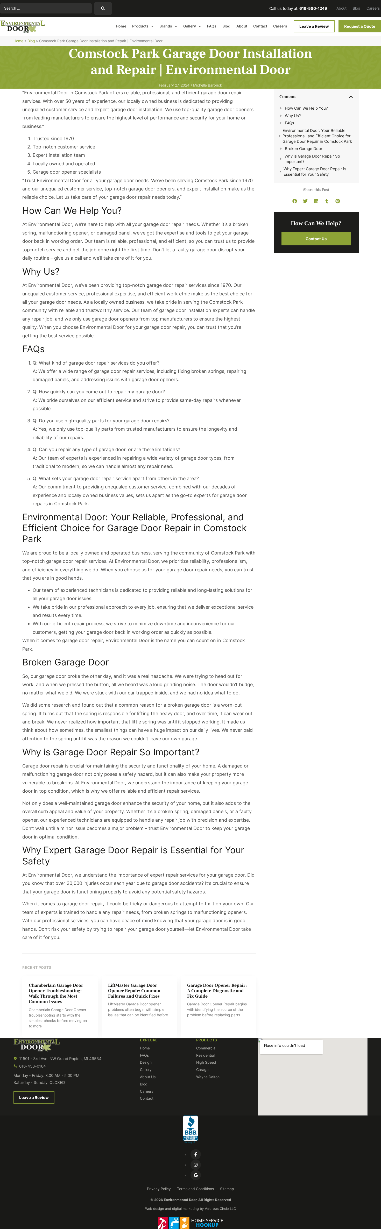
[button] (351, 97)
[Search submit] (103, 8)
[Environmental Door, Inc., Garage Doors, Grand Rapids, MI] (190, 1130)
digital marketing (185, 1208)
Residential (205, 1055)
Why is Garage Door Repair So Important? (312, 159)
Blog (356, 8)
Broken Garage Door (303, 148)
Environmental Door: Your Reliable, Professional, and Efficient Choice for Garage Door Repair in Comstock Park (317, 136)
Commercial (206, 1048)
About (341, 8)
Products (140, 26)
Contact (260, 26)
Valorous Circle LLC (220, 1208)
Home (121, 26)
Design (146, 1062)
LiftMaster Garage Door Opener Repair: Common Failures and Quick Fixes (134, 990)
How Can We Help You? (306, 108)
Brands (165, 26)
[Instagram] (195, 1165)
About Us (148, 1077)
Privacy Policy (159, 1189)
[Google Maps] (195, 1175)
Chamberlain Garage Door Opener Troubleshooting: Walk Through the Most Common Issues (56, 993)
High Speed (206, 1062)
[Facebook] (195, 1154)
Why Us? (293, 115)
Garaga (202, 1070)
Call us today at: (298, 8)
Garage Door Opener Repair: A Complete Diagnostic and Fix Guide (217, 990)
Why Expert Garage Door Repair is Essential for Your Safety (315, 171)
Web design (154, 1208)
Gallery (189, 26)
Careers (373, 8)
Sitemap (227, 1189)
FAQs (211, 26)
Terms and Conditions (195, 1189)
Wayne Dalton (208, 1077)
